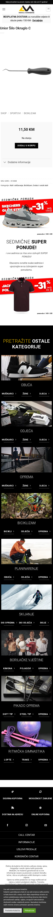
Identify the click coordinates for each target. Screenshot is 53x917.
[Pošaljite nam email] (45, 825)
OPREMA (26, 477)
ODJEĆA (26, 431)
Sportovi (15, 113)
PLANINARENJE (26, 569)
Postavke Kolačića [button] (12, 910)
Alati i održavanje (16, 185)
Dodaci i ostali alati (40, 185)
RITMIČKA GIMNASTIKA (26, 751)
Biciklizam (30, 113)
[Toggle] (5, 163)
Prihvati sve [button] (29, 910)
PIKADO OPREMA (27, 706)
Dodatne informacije (19, 162)
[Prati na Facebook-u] (7, 825)
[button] (4, 9)
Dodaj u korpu (26, 145)
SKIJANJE (26, 614)
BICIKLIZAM (27, 523)
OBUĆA (26, 385)
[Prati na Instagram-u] (26, 825)
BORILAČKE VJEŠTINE (26, 660)
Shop (4, 113)
